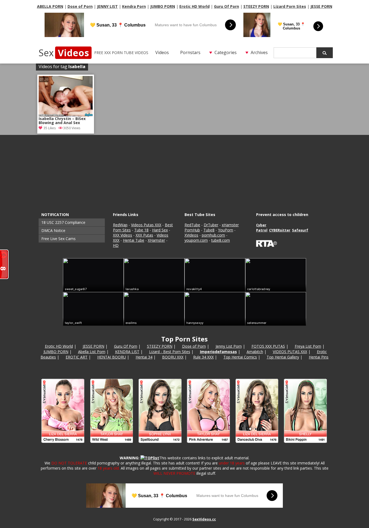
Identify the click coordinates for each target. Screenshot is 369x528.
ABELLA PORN (50, 6)
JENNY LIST (107, 6)
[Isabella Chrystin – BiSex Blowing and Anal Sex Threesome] (66, 96)
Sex (64, 53)
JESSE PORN (321, 6)
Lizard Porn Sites (289, 6)
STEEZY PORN (256, 6)
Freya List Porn (308, 346)
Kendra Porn (134, 6)
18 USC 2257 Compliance (63, 222)
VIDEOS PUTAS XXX (290, 351)
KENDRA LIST (127, 351)
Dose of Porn (80, 6)
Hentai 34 (144, 357)
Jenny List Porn (229, 346)
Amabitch (255, 351)
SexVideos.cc (204, 519)
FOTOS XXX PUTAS (268, 346)
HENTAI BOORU (111, 357)
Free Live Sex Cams (58, 238)
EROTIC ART (77, 357)
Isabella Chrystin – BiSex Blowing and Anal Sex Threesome (62, 121)
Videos (162, 52)
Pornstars (190, 52)
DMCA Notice (53, 230)
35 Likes (49, 128)
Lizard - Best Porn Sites (169, 351)
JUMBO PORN (162, 6)
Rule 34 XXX (203, 357)
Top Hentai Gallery (283, 357)
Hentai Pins (318, 357)
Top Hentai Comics (240, 357)
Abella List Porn (91, 351)
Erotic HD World (194, 6)
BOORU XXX (172, 357)
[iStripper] (184, 445)
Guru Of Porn (226, 6)
